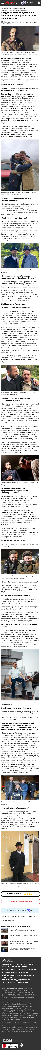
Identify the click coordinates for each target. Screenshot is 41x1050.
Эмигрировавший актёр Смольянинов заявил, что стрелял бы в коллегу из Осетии (24, 942)
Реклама (5, 967)
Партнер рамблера (18, 1040)
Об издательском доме (12, 964)
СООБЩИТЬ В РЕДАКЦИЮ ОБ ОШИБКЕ (16, 983)
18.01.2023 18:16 (6, 8)
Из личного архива (30, 55)
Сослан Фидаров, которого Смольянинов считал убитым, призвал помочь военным (23, 929)
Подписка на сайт (10, 972)
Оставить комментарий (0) (20, 901)
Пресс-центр (28, 964)
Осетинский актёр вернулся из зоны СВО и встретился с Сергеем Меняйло (23, 948)
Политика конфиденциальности (16, 980)
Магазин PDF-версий (19, 967)
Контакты (23, 972)
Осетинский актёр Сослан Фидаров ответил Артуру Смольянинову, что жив (23, 936)
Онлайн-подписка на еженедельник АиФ (19, 970)
